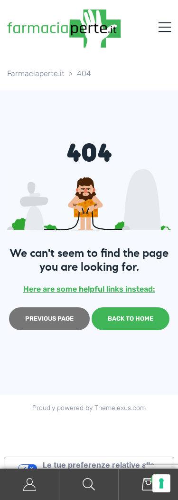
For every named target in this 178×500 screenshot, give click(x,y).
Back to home (130, 318)
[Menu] (165, 28)
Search (89, 484)
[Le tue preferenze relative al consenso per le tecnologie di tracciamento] (161, 483)
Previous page (49, 318)
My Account (29, 484)
